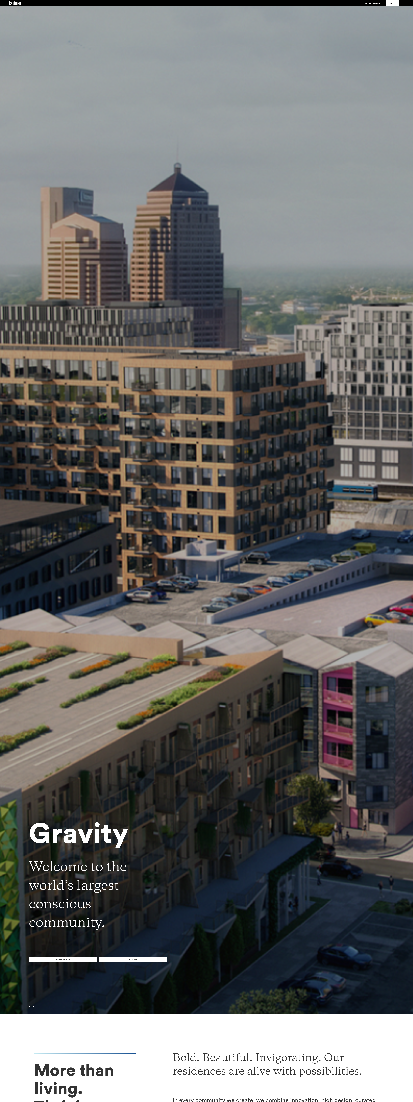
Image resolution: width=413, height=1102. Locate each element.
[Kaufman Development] (15, 3)
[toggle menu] (402, 3)
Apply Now (133, 959)
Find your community (373, 3)
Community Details (63, 959)
